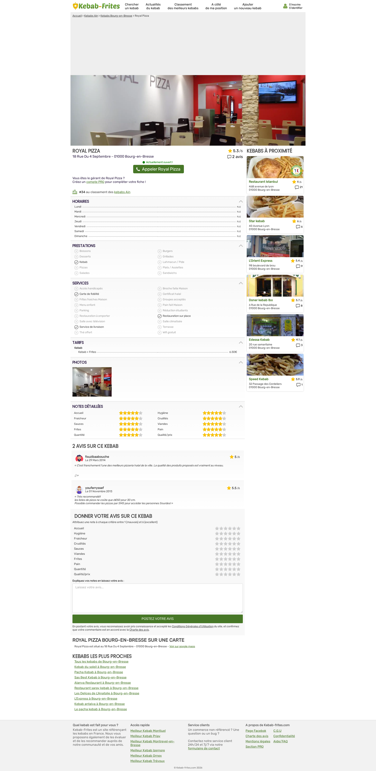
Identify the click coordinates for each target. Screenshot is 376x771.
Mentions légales (258, 741)
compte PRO (95, 182)
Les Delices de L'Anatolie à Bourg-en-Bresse (106, 693)
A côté (216, 6)
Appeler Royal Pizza (161, 169)
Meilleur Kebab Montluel (148, 731)
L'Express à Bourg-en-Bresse (95, 698)
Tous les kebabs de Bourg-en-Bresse (101, 661)
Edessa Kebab (259, 339)
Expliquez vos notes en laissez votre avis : (98, 580)
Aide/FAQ (280, 741)
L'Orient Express (260, 260)
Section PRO (255, 746)
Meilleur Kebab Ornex (146, 755)
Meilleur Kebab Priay (145, 736)
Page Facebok (256, 731)
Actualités (153, 6)
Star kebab (257, 221)
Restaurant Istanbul (263, 181)
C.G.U (277, 731)
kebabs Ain (122, 192)
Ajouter (247, 6)
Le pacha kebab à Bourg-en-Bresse (100, 709)
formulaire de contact (204, 748)
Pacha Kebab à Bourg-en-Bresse (98, 672)
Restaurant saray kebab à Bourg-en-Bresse (106, 688)
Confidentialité (284, 736)
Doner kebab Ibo (261, 300)
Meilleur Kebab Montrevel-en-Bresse (152, 743)
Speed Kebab (258, 379)
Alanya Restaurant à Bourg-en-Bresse (102, 683)
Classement (183, 6)
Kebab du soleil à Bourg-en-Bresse (100, 667)
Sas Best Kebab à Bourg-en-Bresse (100, 677)
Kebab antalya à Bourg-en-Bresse (99, 704)
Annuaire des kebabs (96, 6)
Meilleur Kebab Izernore (147, 750)
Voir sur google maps (182, 646)
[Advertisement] (188, 46)
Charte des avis (139, 629)
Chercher (132, 6)
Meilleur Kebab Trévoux (147, 761)
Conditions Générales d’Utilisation (192, 626)
